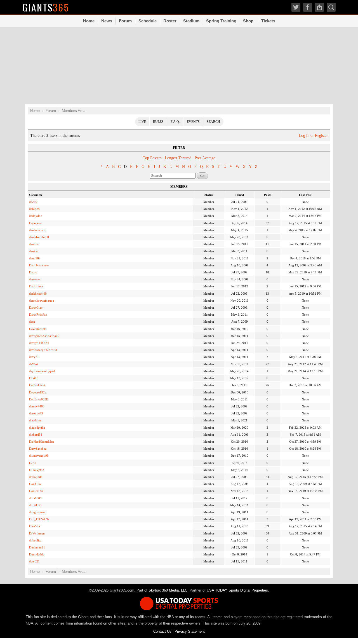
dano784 (35, 258)
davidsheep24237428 (43, 349)
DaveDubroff (37, 328)
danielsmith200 (39, 237)
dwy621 (34, 561)
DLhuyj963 (36, 470)
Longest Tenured (178, 158)
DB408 (33, 378)
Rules (158, 122)
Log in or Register (313, 135)
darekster (35, 279)
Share (319, 7)
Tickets (268, 20)
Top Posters (152, 158)
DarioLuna (36, 286)
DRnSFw (35, 526)
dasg (32, 321)
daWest (33, 364)
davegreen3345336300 (44, 335)
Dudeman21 (37, 547)
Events (193, 122)
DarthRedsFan (38, 314)
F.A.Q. (175, 122)
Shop (248, 20)
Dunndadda (36, 554)
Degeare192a (37, 392)
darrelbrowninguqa (41, 300)
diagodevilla (37, 427)
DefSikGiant (37, 385)
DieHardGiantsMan (41, 441)
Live (142, 122)
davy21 (34, 356)
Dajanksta (35, 223)
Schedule (147, 20)
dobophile (35, 476)
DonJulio (35, 483)
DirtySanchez (37, 448)
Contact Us (162, 631)
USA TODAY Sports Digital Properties (237, 590)
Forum (125, 20)
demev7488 (36, 406)
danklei (34, 251)
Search (213, 122)
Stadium (191, 20)
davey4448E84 (39, 342)
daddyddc (35, 215)
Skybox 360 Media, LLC (168, 590)
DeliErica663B (38, 399)
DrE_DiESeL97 (39, 519)
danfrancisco (37, 230)
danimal (34, 244)
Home (89, 20)
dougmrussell (37, 512)
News (106, 20)
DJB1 (32, 463)
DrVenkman (37, 533)
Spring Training (221, 20)
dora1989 (35, 498)
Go (202, 175)
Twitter (295, 7)
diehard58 (35, 434)
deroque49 (36, 413)
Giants (45, 7)
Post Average (205, 158)
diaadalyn (35, 420)
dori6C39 (35, 505)
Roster (169, 20)
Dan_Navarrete (39, 265)
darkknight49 (38, 293)
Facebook (307, 7)
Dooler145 (36, 490)
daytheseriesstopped (42, 371)
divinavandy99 (39, 455)
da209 (33, 201)
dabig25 (34, 208)
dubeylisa (35, 540)
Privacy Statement (190, 631)
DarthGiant (36, 307)
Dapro (33, 272)
